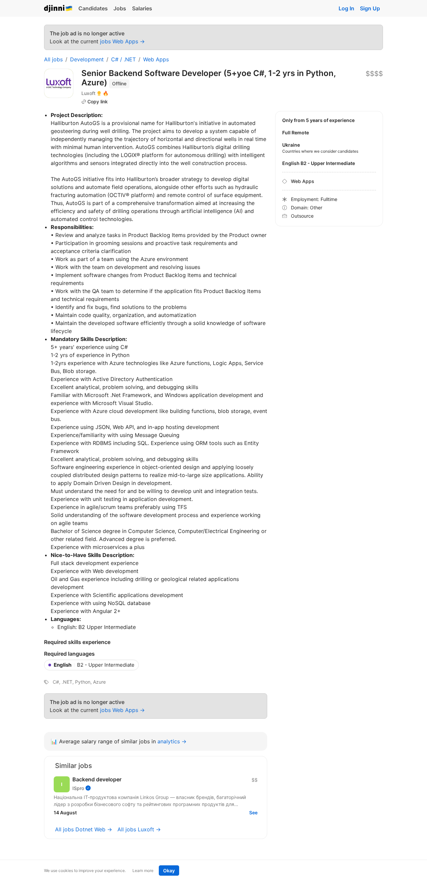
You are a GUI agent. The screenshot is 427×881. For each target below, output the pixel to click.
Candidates (93, 8)
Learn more (142, 870)
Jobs (119, 8)
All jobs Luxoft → (139, 829)
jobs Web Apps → (122, 41)
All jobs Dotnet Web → (83, 829)
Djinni (58, 9)
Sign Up (370, 8)
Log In (346, 8)
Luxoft (88, 93)
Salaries (142, 8)
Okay (169, 870)
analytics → (171, 741)
